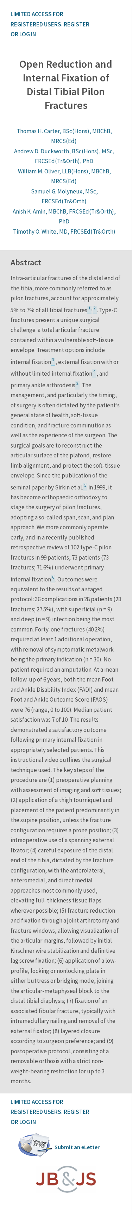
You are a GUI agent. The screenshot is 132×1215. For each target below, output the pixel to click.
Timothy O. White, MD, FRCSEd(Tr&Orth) (64, 231)
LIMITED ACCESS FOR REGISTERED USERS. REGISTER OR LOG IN (50, 24)
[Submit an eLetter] (35, 1156)
